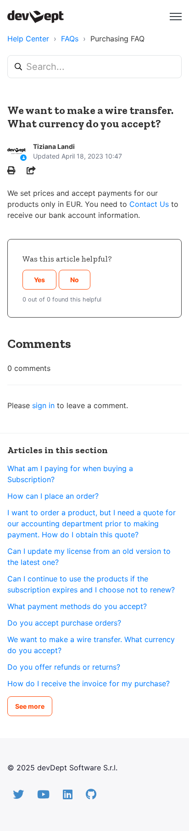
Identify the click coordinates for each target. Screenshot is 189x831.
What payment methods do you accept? (77, 606)
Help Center (28, 38)
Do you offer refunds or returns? (63, 667)
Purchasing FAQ (117, 38)
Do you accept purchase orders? (64, 622)
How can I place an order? (53, 496)
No (74, 280)
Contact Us (149, 204)
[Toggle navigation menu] (175, 16)
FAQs (69, 38)
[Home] (35, 16)
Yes (39, 280)
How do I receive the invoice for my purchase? (88, 683)
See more (29, 706)
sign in (43, 405)
